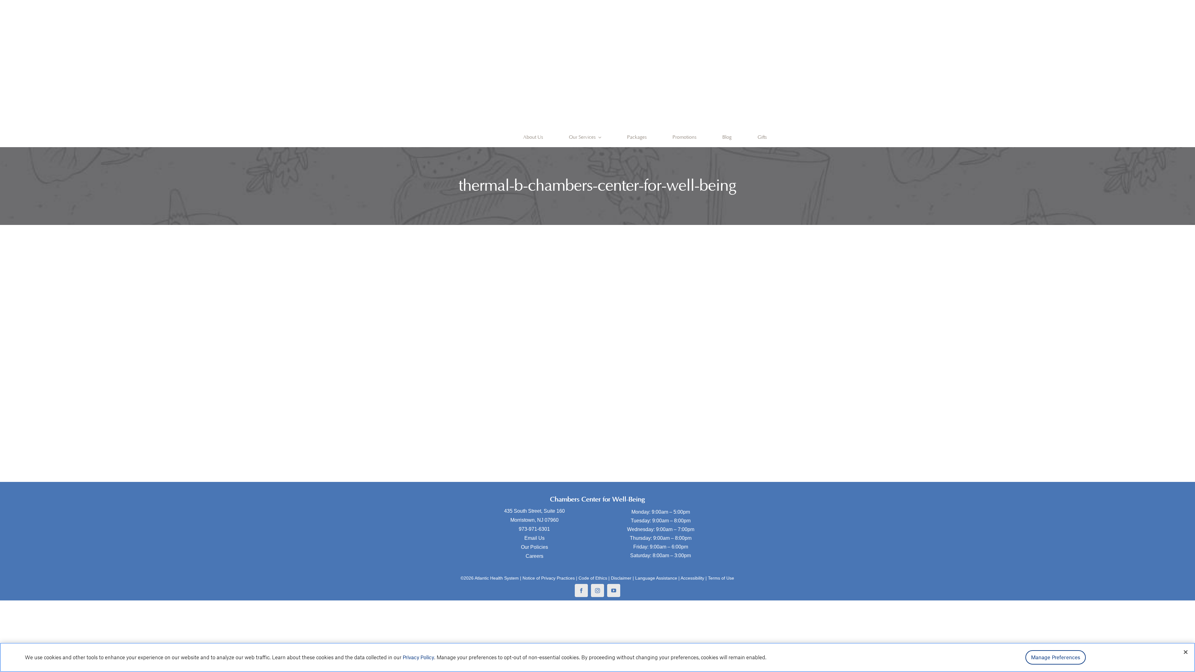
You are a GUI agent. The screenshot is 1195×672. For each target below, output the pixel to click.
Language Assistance (656, 578)
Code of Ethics (593, 578)
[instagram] (597, 590)
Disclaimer (621, 578)
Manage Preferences (1055, 657)
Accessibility (692, 578)
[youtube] (613, 590)
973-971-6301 (534, 529)
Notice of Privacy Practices (549, 578)
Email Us (534, 538)
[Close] (1185, 652)
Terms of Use (721, 578)
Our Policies (534, 547)
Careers (534, 556)
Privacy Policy (418, 657)
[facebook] (581, 590)
